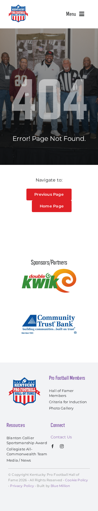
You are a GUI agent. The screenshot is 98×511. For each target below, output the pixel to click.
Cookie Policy (76, 480)
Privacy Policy (22, 486)
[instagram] (62, 446)
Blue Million (60, 486)
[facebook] (52, 446)
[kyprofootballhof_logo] (18, 6)
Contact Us (61, 437)
